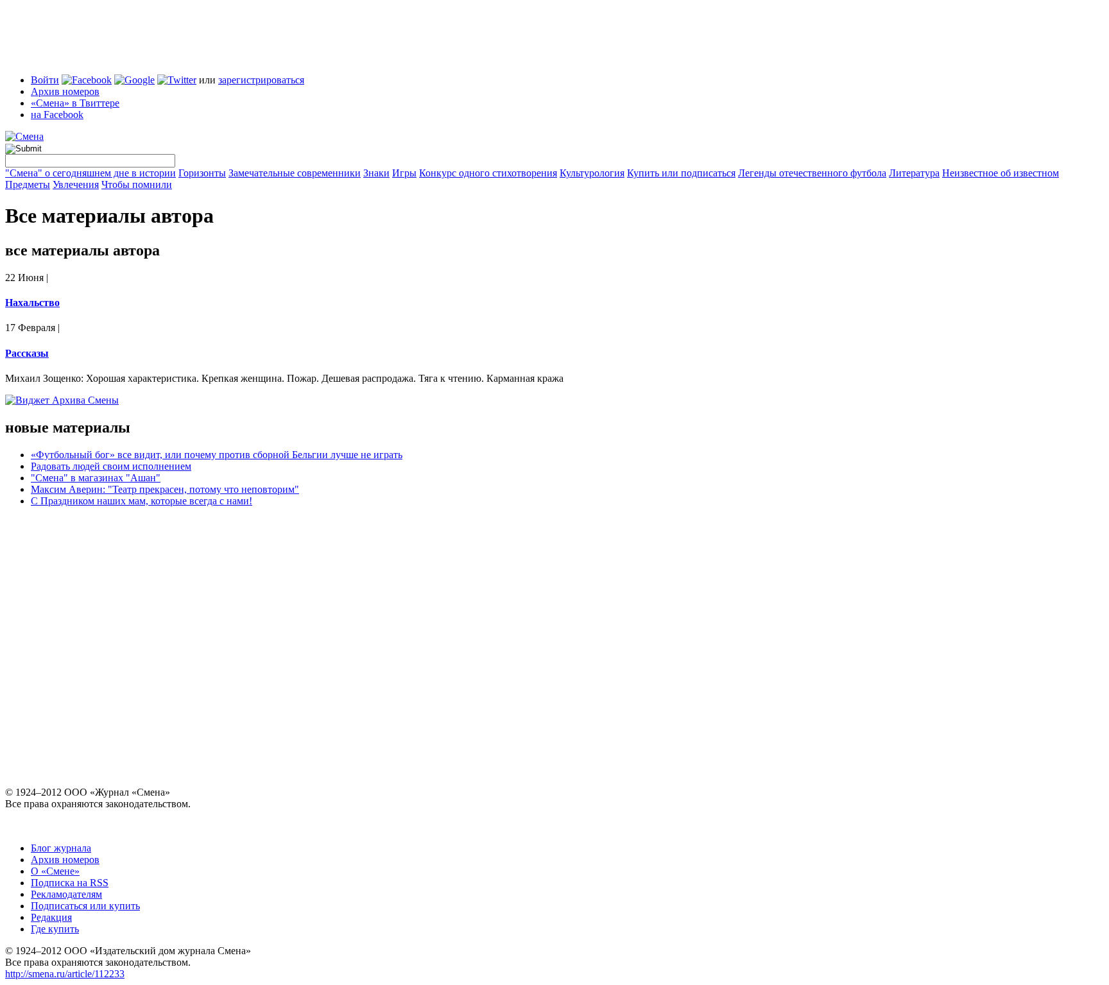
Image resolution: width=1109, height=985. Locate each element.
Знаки (376, 172)
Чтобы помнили (136, 184)
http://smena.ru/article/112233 (65, 973)
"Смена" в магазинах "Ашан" (95, 477)
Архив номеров (65, 91)
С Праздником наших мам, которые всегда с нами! (141, 500)
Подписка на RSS (69, 882)
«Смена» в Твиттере (75, 103)
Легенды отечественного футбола (812, 172)
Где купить (55, 928)
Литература (914, 172)
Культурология (592, 172)
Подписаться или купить (85, 905)
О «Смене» (55, 871)
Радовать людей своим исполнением (111, 466)
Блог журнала (61, 848)
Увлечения (76, 184)
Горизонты (202, 172)
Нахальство (32, 302)
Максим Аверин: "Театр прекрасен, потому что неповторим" (165, 489)
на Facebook (57, 114)
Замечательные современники (294, 172)
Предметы (27, 184)
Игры (404, 172)
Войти (45, 79)
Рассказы (27, 353)
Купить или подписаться (681, 172)
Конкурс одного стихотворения (488, 172)
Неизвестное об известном (1000, 172)
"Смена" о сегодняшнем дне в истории (90, 172)
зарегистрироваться (261, 79)
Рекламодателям (66, 894)
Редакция (51, 917)
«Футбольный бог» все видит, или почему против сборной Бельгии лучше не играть (216, 454)
